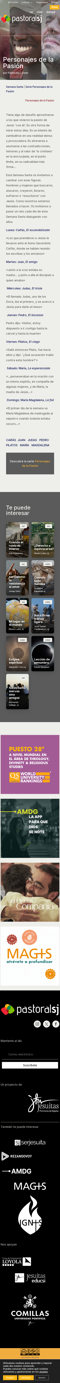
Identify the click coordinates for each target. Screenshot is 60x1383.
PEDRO (44, 440)
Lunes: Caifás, (28, 230)
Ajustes (41, 1377)
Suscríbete (30, 1065)
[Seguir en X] (46, 1024)
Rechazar (26, 1377)
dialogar (51, 12)
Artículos (13, 2)
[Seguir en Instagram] (37, 1024)
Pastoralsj (14, 72)
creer (25, 72)
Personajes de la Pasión (39, 100)
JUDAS (32, 440)
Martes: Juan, (21, 262)
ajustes (43, 1371)
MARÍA (24, 445)
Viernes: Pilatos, (23, 341)
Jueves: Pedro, (24, 315)
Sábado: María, (28, 368)
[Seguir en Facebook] (55, 1024)
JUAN (21, 440)
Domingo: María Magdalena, (30, 400)
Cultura (25, 2)
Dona (55, 7)
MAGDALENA (40, 445)
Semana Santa (14, 86)
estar (40, 12)
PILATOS (12, 445)
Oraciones (42, 2)
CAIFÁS (11, 440)
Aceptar (10, 1377)
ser (31, 12)
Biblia (54, 2)
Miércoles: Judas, (24, 288)
